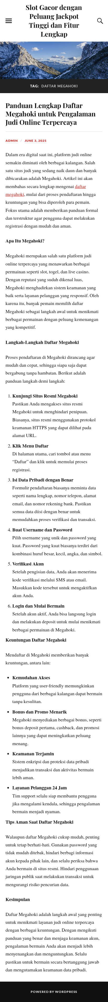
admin (12, 141)
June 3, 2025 (36, 141)
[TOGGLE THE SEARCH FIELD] (99, 21)
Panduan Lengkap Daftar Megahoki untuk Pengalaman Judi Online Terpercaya (51, 113)
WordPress (66, 992)
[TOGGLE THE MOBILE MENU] (9, 21)
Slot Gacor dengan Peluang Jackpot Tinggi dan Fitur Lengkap (54, 20)
